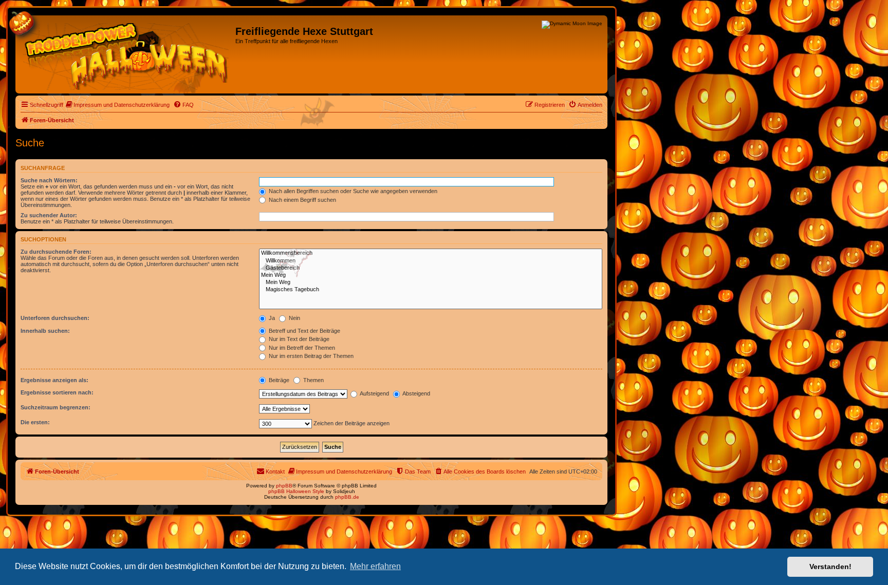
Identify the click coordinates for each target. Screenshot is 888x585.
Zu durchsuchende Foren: (56, 252)
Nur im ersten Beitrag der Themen (310, 356)
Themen (313, 380)
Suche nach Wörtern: (49, 180)
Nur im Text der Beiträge (298, 339)
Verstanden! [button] (830, 566)
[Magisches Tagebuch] (430, 289)
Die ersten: (35, 422)
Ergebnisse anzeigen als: (54, 380)
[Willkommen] (430, 261)
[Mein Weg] (430, 275)
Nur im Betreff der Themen (301, 348)
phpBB (284, 485)
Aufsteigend (374, 393)
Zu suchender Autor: (49, 215)
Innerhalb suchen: (45, 331)
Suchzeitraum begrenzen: (55, 407)
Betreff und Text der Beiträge (303, 331)
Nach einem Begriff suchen (301, 200)
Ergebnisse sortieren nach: (57, 392)
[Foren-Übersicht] (126, 54)
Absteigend (415, 393)
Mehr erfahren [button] (375, 566)
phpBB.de (347, 497)
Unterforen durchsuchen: (55, 318)
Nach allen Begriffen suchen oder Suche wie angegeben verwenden (352, 191)
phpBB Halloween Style (296, 491)
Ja (271, 318)
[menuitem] (118, 105)
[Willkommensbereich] (430, 253)
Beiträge (278, 380)
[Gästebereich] (430, 268)
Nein (293, 318)
